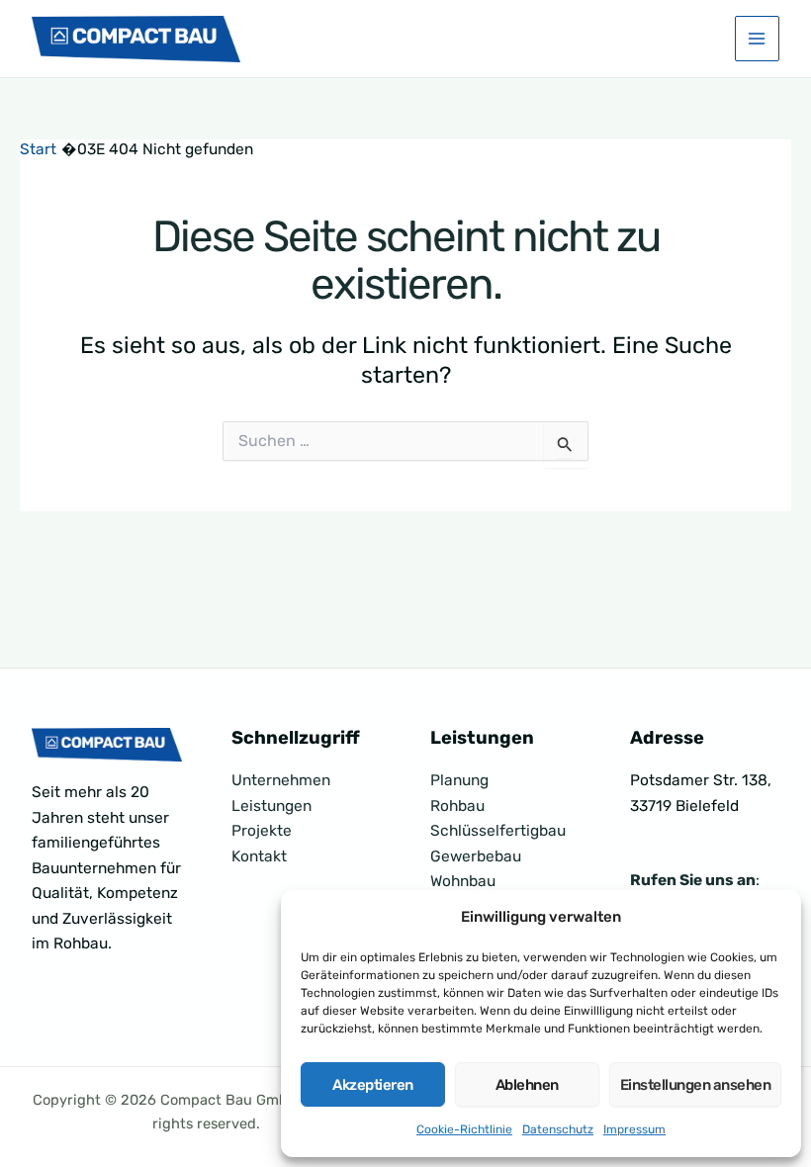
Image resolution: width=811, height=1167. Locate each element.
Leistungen (271, 806)
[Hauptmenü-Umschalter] (757, 38)
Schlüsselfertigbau (498, 831)
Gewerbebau (475, 856)
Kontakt (259, 856)
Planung (459, 780)
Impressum (634, 1129)
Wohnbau (463, 881)
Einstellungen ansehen (695, 1085)
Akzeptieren (372, 1085)
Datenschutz (557, 1129)
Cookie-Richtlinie (464, 1129)
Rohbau (457, 806)
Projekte (261, 831)
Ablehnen (527, 1085)
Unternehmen (280, 780)
